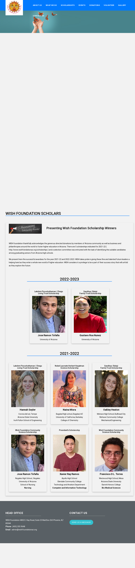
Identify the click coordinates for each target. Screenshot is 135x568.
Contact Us (38, 16)
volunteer (109, 5)
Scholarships (68, 5)
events (82, 5)
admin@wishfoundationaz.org (24, 530)
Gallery (122, 5)
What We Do (51, 5)
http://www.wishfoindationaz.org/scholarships (28, 250)
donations (94, 5)
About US (37, 5)
